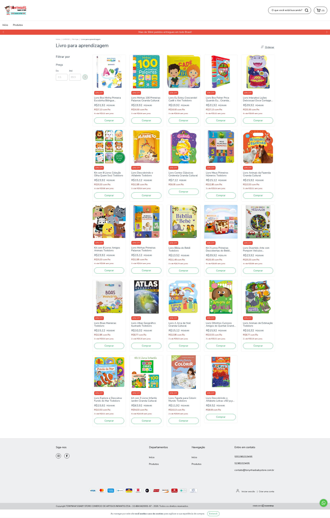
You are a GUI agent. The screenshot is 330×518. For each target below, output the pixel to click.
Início (5, 25)
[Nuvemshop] (263, 506)
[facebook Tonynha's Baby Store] (66, 455)
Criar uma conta (266, 491)
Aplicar (85, 77)
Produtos (18, 25)
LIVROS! (66, 39)
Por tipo (75, 39)
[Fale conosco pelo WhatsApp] (323, 503)
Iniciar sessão (248, 491)
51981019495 (242, 463)
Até (70, 70)
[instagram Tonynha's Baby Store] (58, 455)
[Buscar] (306, 10)
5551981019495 (243, 456)
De (57, 70)
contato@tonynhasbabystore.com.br (254, 470)
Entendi (213, 513)
